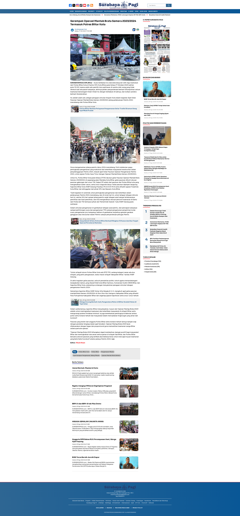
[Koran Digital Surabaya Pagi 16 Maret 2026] (157, 48)
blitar (148, 269)
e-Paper (130, 11)
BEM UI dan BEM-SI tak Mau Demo (86, 404)
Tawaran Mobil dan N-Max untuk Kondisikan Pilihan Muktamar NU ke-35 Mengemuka (157, 158)
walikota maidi (152, 264)
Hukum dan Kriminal (118, 500)
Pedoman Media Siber (122, 507)
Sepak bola (150, 272)
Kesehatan (147, 500)
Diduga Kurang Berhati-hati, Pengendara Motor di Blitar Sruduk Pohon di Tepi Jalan (108, 303)
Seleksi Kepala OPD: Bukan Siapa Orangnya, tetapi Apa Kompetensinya (155, 149)
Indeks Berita (153, 11)
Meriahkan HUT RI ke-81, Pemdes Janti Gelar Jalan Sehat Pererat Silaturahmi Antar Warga (159, 248)
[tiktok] (81, 6)
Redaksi (109, 507)
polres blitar (95, 352)
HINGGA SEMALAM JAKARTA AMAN (88, 421)
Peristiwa (123, 11)
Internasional (126, 503)
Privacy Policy (138, 507)
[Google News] (88, 6)
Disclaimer (100, 507)
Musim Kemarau (152, 266)
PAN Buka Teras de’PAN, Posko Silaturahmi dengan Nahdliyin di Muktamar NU (155, 168)
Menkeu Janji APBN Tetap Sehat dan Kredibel (157, 106)
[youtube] (85, 6)
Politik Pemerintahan (111, 11)
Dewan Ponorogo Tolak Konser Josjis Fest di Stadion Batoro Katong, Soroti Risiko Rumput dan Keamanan (158, 214)
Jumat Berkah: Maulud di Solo (85, 368)
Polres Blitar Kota (84, 352)
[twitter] (74, 6)
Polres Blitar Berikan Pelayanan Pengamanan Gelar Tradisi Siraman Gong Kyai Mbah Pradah (108, 110)
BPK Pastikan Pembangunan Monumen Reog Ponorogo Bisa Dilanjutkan (159, 240)
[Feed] (92, 6)
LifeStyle (101, 503)
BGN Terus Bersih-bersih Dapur (85, 457)
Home (72, 11)
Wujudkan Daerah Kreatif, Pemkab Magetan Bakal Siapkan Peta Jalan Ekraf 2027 (152, 15)
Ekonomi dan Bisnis (78, 500)
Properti (87, 500)
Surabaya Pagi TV (91, 503)
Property (91, 11)
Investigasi (139, 500)
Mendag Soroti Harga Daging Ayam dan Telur (156, 114)
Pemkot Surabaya (153, 261)
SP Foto (137, 503)
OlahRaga (108, 503)
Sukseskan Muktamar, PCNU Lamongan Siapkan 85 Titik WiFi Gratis (103, 15)
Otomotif (99, 11)
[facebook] (70, 6)
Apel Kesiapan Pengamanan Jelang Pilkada (86, 355)
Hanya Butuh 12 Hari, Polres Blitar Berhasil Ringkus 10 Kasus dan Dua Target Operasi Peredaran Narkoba (109, 222)
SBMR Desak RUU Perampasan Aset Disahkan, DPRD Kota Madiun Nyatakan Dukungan (156, 188)
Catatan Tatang (130, 500)
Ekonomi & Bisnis (81, 11)
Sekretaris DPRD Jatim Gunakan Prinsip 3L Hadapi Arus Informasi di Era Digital (156, 178)
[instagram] (78, 6)
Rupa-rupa (143, 11)
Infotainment (116, 503)
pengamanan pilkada (107, 352)
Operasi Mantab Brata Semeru (111, 355)
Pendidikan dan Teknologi (160, 500)
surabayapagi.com (81, 29)
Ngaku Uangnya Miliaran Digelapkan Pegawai (92, 386)
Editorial (151, 503)
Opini (136, 11)
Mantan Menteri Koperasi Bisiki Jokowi (155, 197)
